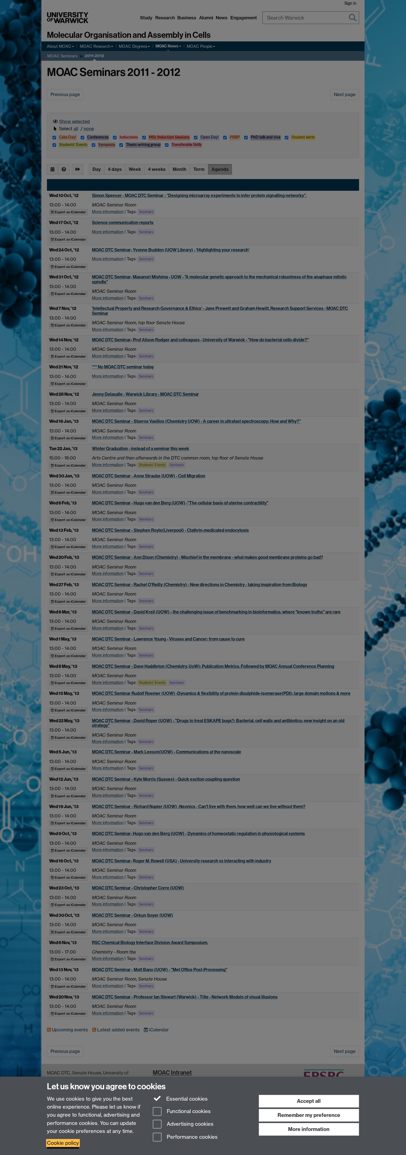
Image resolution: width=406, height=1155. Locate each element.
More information (308, 1129)
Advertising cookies (189, 1124)
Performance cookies (191, 1137)
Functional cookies (188, 1111)
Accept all (309, 1101)
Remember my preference (309, 1115)
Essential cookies (186, 1099)
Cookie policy (63, 1143)
